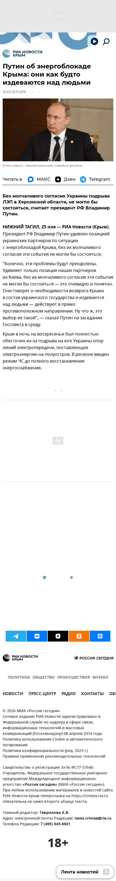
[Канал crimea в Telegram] (16, 636)
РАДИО (69, 694)
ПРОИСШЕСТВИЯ (73, 678)
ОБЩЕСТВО (43, 678)
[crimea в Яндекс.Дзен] (58, 636)
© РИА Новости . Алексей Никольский (28, 166)
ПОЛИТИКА (19, 678)
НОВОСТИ (13, 694)
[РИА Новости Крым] (22, 53)
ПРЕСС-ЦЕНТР (42, 694)
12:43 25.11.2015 (14, 92)
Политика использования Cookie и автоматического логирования (53, 742)
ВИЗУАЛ (100, 678)
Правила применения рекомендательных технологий (54, 757)
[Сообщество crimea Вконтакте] (37, 636)
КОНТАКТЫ (92, 694)
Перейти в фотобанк (68, 166)
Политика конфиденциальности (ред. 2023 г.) (45, 751)
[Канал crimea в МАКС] (100, 636)
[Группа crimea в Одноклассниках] (79, 636)
